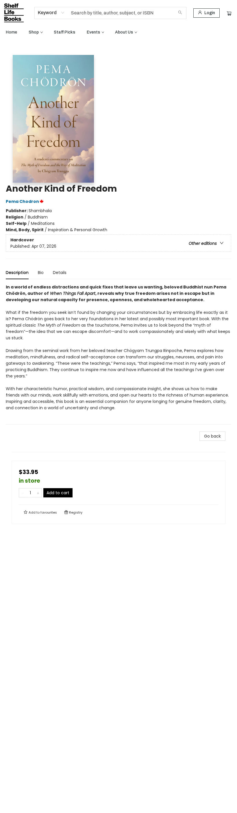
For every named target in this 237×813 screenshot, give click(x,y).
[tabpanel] (118, 354)
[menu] (118, 32)
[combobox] (51, 12)
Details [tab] (59, 272)
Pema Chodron (22, 201)
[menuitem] (11, 32)
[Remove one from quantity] (22, 493)
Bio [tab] (41, 272)
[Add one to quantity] (38, 493)
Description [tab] (17, 272)
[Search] (180, 13)
